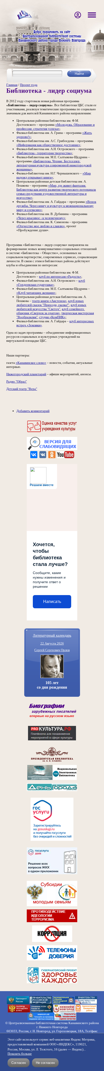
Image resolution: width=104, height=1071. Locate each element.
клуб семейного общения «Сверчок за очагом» (50, 311)
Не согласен (45, 1063)
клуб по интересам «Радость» (60, 276)
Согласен (18, 1063)
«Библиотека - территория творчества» (44, 153)
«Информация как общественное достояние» (48, 145)
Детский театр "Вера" (21, 389)
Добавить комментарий (32, 411)
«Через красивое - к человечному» (40, 218)
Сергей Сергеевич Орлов (52, 650)
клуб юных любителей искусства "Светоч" (51, 307)
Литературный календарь (52, 635)
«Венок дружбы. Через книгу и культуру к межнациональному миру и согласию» (56, 206)
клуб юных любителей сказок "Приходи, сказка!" (50, 303)
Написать (52, 601)
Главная (11, 85)
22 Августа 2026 (52, 643)
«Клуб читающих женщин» (36, 293)
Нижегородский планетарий (26, 374)
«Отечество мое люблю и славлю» (40, 226)
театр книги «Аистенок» (49, 301)
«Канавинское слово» (31, 363)
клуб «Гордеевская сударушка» (50, 283)
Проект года (28, 85)
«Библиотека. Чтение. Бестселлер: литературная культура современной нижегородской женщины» (53, 165)
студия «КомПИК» (52, 317)
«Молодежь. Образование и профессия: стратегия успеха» (55, 127)
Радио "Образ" (16, 381)
